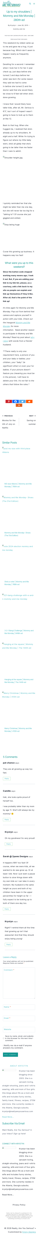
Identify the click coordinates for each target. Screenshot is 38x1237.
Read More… (8, 1117)
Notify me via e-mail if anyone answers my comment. (17, 1046)
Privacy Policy (19, 1205)
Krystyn (9, 832)
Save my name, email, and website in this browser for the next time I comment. (19, 1038)
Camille (7, 791)
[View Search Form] (30, 3)
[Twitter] (22, 401)
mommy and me (19, 29)
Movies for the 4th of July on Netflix (8, 422)
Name (7, 1007)
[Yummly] (19, 405)
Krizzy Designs (29, 1232)
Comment (9, 970)
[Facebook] (15, 401)
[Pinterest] (9, 401)
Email (7, 1018)
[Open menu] (34, 3)
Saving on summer (31, 420)
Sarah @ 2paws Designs (15, 856)
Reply (7, 778)
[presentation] (19, 463)
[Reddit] (29, 401)
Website (7, 1029)
